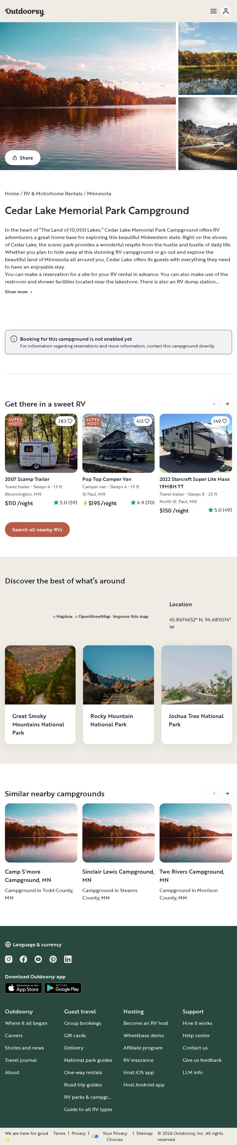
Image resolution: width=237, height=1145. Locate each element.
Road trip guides (83, 1084)
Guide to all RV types (88, 1109)
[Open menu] (221, 11)
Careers (14, 1035)
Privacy (78, 1133)
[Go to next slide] (227, 404)
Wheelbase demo (143, 1035)
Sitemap (144, 1133)
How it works (197, 1023)
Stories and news (24, 1047)
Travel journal (21, 1060)
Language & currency (37, 944)
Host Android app (143, 1084)
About (12, 1072)
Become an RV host (145, 1023)
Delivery (73, 1047)
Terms (59, 1133)
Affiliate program (143, 1047)
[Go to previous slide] (215, 404)
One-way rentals (83, 1072)
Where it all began (26, 1023)
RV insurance (138, 1060)
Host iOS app (138, 1072)
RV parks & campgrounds (93, 1097)
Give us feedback (202, 1060)
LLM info (193, 1072)
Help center (196, 1035)
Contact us (195, 1047)
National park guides (88, 1060)
